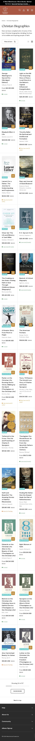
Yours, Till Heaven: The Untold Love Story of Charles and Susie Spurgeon (26, 382)
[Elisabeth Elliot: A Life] (9, 117)
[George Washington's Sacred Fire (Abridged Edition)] (9, 59)
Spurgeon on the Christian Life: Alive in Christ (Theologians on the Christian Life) (26, 603)
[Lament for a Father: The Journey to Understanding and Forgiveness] (9, 166)
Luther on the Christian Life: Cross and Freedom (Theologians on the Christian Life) (26, 658)
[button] (28, 10)
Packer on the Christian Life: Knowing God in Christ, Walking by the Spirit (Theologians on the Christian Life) (8, 384)
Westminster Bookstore (12, 736)
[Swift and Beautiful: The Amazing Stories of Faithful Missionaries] (9, 478)
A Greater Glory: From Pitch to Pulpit (8, 332)
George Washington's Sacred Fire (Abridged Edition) (7, 77)
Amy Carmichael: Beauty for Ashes (8, 654)
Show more (17, 691)
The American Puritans (24, 331)
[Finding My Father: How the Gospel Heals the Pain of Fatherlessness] (26, 478)
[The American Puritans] (26, 315)
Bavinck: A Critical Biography (26, 279)
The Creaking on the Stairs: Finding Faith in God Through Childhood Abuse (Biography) (8, 283)
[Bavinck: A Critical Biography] (26, 263)
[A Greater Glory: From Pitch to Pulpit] (9, 315)
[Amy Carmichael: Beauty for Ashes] (9, 638)
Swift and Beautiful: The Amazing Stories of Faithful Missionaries (8, 497)
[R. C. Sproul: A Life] (26, 218)
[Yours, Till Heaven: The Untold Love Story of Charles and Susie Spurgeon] (26, 363)
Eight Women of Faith (25, 545)
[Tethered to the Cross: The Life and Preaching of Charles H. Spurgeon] (9, 421)
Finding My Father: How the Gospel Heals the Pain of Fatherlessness (26, 496)
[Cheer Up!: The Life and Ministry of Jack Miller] (9, 218)
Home (3, 20)
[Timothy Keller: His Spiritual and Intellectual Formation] (26, 117)
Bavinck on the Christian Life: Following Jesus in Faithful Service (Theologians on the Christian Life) (8, 604)
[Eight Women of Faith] (26, 529)
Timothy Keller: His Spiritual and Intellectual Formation (25, 135)
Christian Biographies (12, 20)
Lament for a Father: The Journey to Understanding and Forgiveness (8, 185)
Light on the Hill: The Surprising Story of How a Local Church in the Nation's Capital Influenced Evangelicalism (25, 81)
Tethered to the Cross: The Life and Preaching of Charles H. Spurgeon (8, 440)
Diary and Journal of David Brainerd (25, 182)
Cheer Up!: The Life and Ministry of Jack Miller (8, 235)
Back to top (17, 700)
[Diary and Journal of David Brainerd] (26, 166)
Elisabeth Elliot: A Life (8, 133)
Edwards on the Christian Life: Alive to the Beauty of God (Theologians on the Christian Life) (8, 550)
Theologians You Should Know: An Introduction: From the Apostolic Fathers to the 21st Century (26, 443)
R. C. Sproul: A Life (26, 233)
